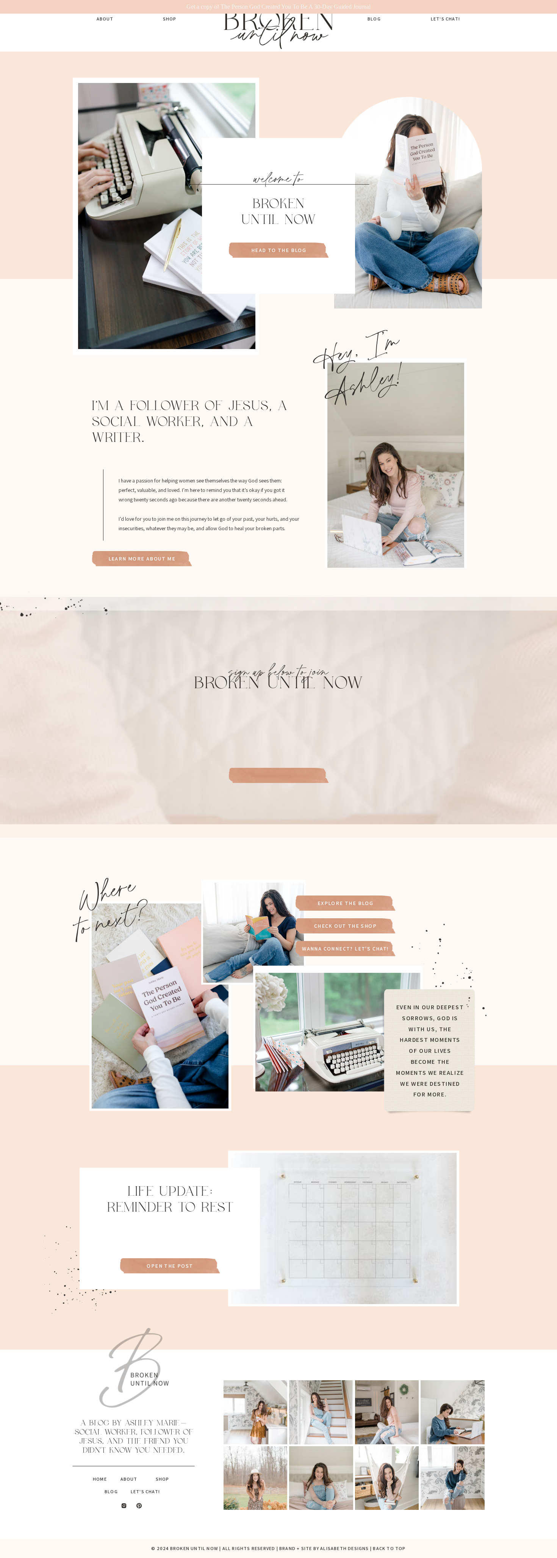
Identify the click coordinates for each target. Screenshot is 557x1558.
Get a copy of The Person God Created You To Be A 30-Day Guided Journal (278, 6)
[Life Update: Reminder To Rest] (344, 1228)
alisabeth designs (344, 1548)
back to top (389, 1548)
